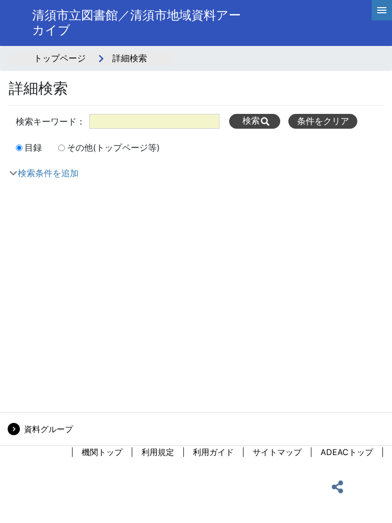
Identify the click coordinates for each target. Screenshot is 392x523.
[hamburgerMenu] (382, 10)
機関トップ (102, 452)
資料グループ (48, 429)
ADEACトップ (347, 452)
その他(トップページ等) (113, 147)
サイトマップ (277, 452)
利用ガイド (213, 452)
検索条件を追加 (48, 173)
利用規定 (157, 452)
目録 (33, 147)
